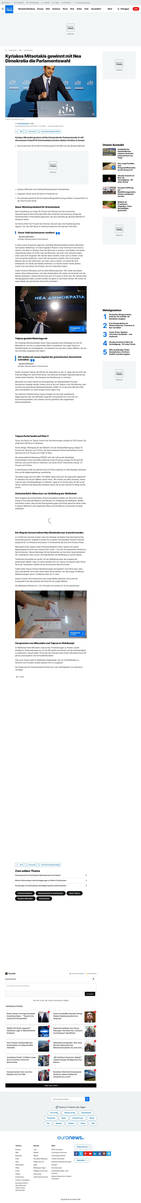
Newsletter (81, 1160)
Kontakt (54, 1165)
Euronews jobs (57, 1168)
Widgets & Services (40, 1171)
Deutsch (6, 2)
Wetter (35, 1155)
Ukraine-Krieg (69, 1113)
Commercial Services (59, 1152)
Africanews (37, 1174)
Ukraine (71, 1123)
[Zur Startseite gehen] (9, 9)
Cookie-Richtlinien (58, 1159)
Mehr (53, 1146)
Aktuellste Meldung (26, 9)
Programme (19, 1177)
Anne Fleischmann (23, 123)
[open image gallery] (51, 310)
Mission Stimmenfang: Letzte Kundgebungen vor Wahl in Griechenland (40, 880)
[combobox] (86, 2)
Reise (65, 9)
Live (135, 9)
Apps (35, 1165)
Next (72, 9)
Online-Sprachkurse (40, 1177)
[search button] (75, 2)
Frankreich (51, 1118)
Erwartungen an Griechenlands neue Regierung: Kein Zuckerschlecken (40, 886)
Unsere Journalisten (22, 1180)
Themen (18, 1146)
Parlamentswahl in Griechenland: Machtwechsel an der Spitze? (38, 875)
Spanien (59, 1123)
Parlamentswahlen (25, 893)
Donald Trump (77, 1118)
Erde (87, 9)
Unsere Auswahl (113, 144)
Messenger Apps (39, 1168)
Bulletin (36, 1152)
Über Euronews (57, 1149)
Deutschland (86, 1113)
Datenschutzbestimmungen (61, 1162)
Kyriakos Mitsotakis (25, 898)
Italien (63, 1118)
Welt (48, 9)
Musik (92, 1118)
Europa (40, 9)
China (83, 1123)
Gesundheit (96, 9)
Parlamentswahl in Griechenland (50, 893)
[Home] (6, 50)
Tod (47, 1123)
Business (56, 9)
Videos (17, 1174)
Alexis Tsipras (74, 893)
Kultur (79, 9)
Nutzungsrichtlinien (58, 1155)
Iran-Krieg (54, 1113)
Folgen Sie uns (38, 1162)
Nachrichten (13, 50)
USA (93, 1123)
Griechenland (28, 50)
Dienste (36, 1146)
